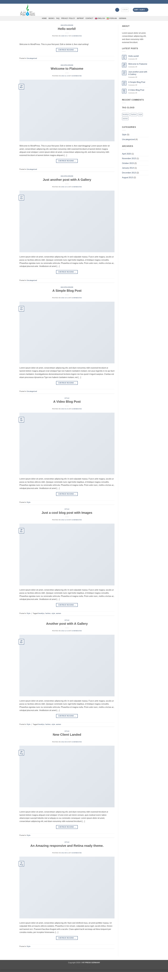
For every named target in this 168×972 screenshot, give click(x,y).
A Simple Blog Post (67, 290)
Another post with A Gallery (67, 623)
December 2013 (129, 173)
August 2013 (127, 177)
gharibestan (76, 36)
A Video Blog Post (67, 401)
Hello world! (67, 28)
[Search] (117, 10)
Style (67, 398)
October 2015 (128, 163)
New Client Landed (67, 734)
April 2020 (126, 154)
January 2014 (128, 168)
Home (44, 18)
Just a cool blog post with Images (67, 512)
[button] (125, 10)
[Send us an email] (147, 2)
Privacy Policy (68, 18)
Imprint (80, 18)
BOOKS (51, 18)
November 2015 (129, 158)
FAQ (58, 18)
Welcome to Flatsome (67, 68)
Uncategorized (67, 25)
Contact (89, 18)
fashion (48, 613)
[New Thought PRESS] (36, 10)
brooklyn (41, 613)
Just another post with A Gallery (67, 179)
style (53, 613)
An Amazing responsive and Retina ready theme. (67, 845)
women (58, 613)
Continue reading (67, 50)
